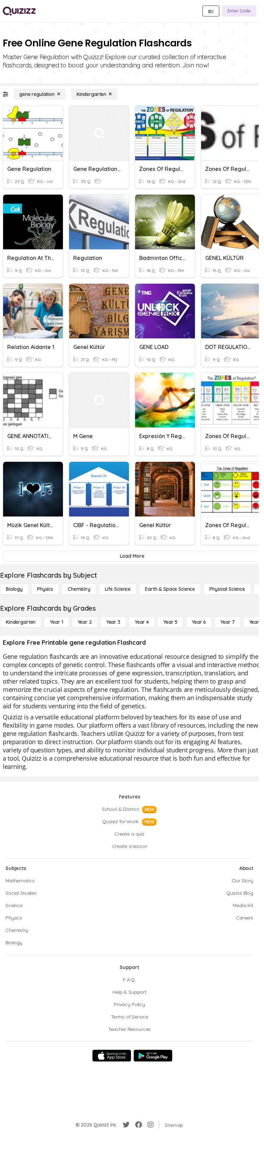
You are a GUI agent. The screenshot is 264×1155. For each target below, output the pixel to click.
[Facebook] (138, 1124)
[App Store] (111, 1055)
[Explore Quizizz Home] (19, 11)
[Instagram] (150, 1124)
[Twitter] (126, 1124)
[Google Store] (153, 1055)
